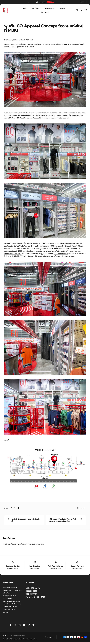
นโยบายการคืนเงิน (18, 639)
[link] (35, 597)
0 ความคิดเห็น (82, 508)
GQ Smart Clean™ (70, 246)
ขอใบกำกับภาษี (7, 598)
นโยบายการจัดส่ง (33, 639)
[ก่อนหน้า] (28, 2)
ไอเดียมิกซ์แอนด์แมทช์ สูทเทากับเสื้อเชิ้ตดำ (25, 520)
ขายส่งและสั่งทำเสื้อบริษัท (10, 587)
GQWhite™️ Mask (71, 251)
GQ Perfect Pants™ (61, 115)
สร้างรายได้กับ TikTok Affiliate (12, 590)
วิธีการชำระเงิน (7, 593)
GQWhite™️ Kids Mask (12, 253)
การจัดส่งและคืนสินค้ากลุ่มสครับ (12, 604)
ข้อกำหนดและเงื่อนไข (9, 609)
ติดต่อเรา (5, 612)
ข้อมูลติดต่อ (25, 639)
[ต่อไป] (62, 2)
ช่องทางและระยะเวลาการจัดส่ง (11, 601)
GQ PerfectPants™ (61, 253)
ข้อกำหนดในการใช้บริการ (8, 639)
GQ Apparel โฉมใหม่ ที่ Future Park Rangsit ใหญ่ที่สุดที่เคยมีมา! (62, 520)
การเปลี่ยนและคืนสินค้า (9, 596)
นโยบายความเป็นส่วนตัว (10, 606)
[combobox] (83, 2)
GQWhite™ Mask (20, 256)
